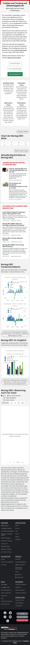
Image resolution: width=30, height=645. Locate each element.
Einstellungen (15, 63)
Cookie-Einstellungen (20, 50)
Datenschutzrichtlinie (14, 58)
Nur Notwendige (15, 69)
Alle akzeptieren (15, 74)
